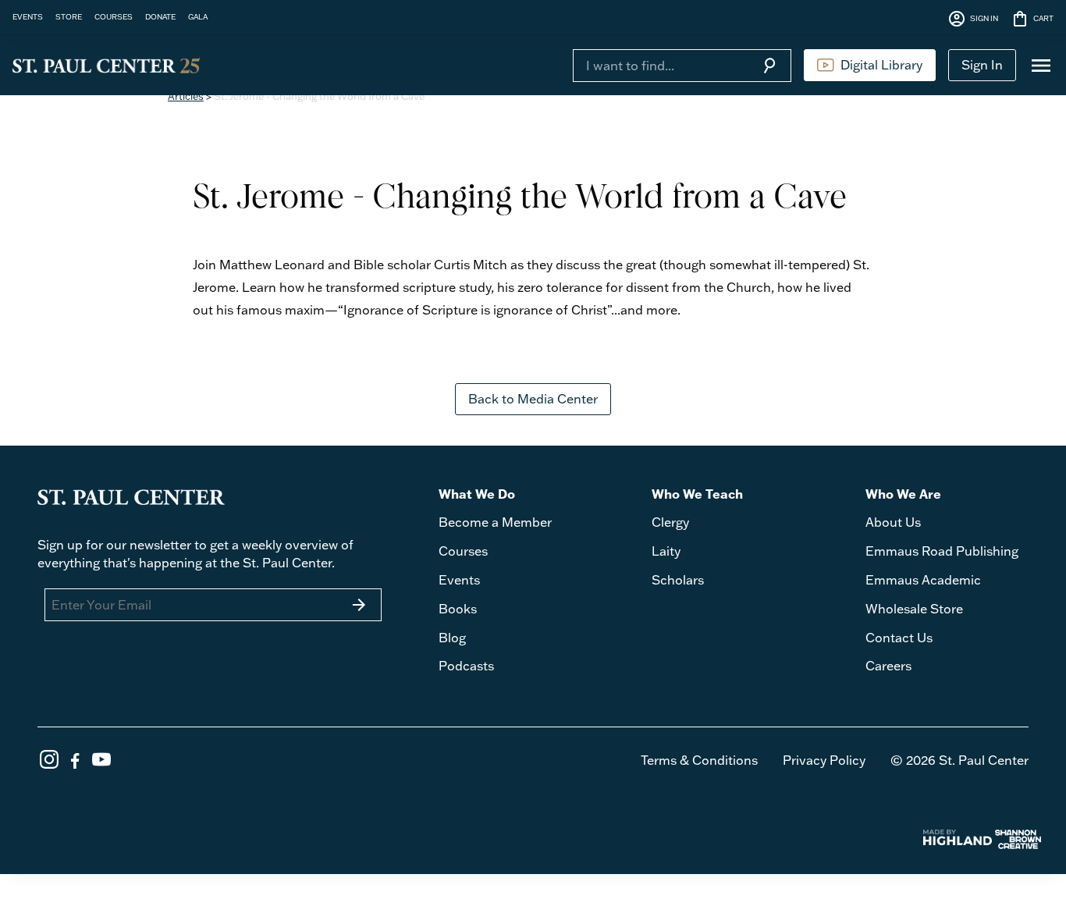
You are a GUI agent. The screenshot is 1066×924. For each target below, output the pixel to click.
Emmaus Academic (923, 580)
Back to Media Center (533, 399)
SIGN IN (972, 18)
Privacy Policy (824, 760)
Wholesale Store (914, 609)
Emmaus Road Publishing (941, 551)
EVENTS (27, 16)
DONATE (160, 16)
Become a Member (495, 522)
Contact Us (899, 637)
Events (459, 580)
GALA (198, 16)
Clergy (670, 522)
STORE (68, 16)
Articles (186, 96)
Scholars (678, 580)
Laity (666, 551)
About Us (893, 522)
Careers (888, 665)
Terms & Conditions (699, 760)
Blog (452, 637)
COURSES (113, 16)
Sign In (982, 65)
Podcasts (466, 665)
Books (458, 609)
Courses (463, 551)
